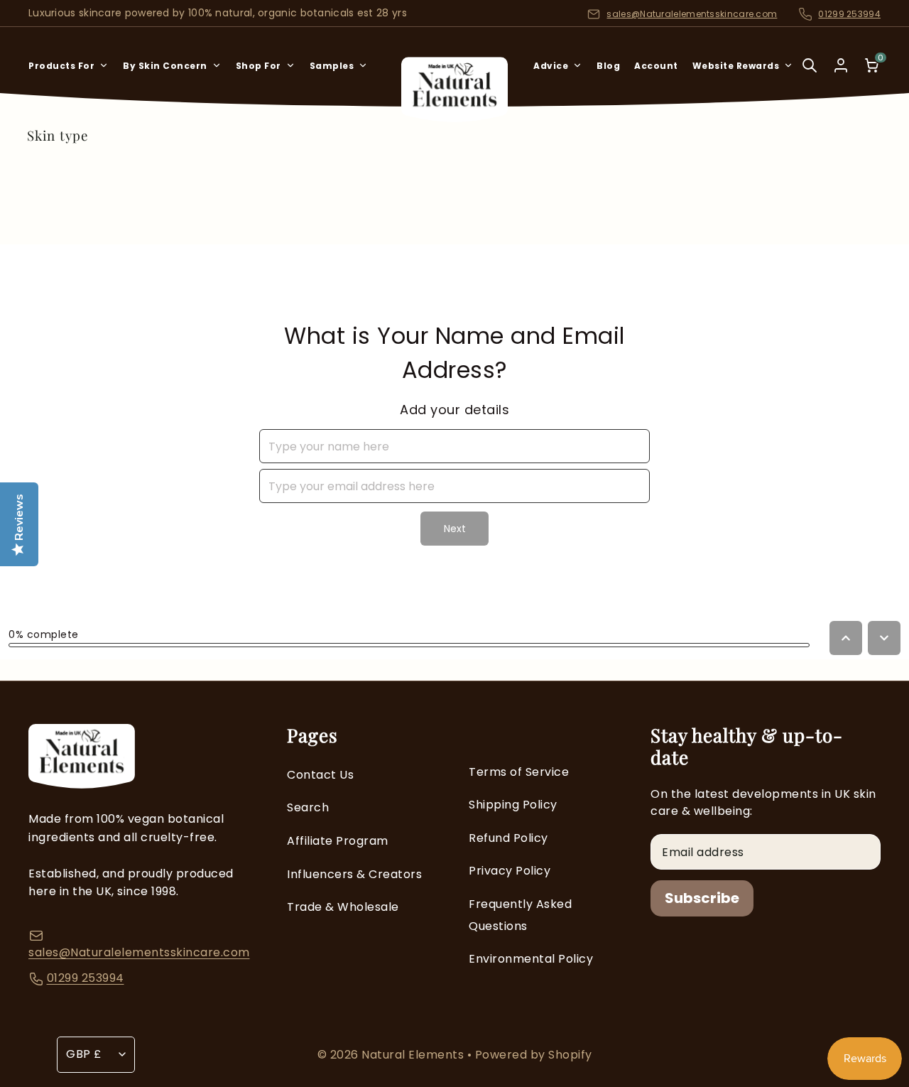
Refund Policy (508, 838)
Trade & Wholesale (343, 907)
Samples (332, 66)
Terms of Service (519, 772)
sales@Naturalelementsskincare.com (691, 14)
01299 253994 (849, 14)
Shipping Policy (513, 804)
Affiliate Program (337, 841)
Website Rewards (736, 66)
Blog (608, 66)
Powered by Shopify (533, 1055)
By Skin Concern (165, 66)
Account (656, 66)
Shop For (258, 66)
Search (308, 807)
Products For (61, 66)
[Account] (840, 65)
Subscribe (702, 898)
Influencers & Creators (354, 874)
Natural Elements (414, 1055)
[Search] (809, 75)
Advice (550, 66)
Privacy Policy (509, 870)
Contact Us (320, 775)
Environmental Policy (531, 959)
